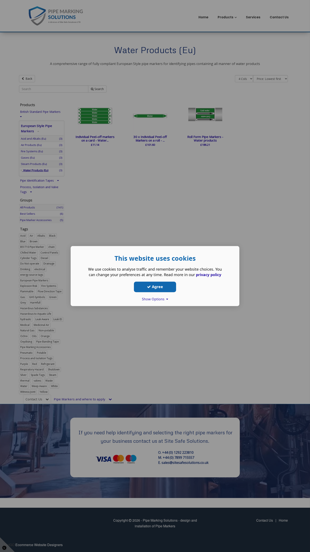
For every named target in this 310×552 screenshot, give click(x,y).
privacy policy (208, 274)
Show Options (154, 299)
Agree (157, 286)
